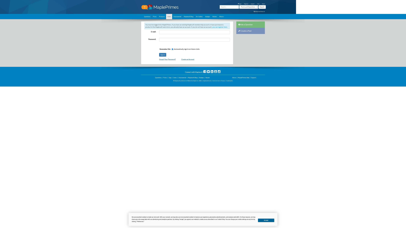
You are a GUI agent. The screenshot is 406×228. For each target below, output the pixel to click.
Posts (154, 16)
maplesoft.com (207, 80)
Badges (207, 16)
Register (246, 3)
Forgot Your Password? (167, 59)
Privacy (223, 80)
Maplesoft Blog (188, 16)
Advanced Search (260, 11)
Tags (170, 77)
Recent (215, 16)
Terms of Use (216, 80)
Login (240, 3)
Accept (266, 220)
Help (258, 3)
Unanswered (177, 16)
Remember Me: (165, 49)
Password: (152, 39)
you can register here (219, 27)
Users (169, 16)
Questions (147, 16)
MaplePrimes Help (243, 77)
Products (162, 16)
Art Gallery (199, 16)
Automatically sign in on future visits (187, 49)
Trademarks (229, 80)
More (221, 16)
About (263, 3)
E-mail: (153, 32)
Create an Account (187, 59)
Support (253, 3)
